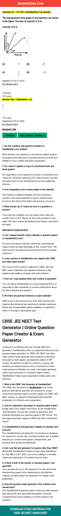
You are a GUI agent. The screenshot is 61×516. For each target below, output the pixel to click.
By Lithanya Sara (10, 84)
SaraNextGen (35, 387)
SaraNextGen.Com (30, 3)
